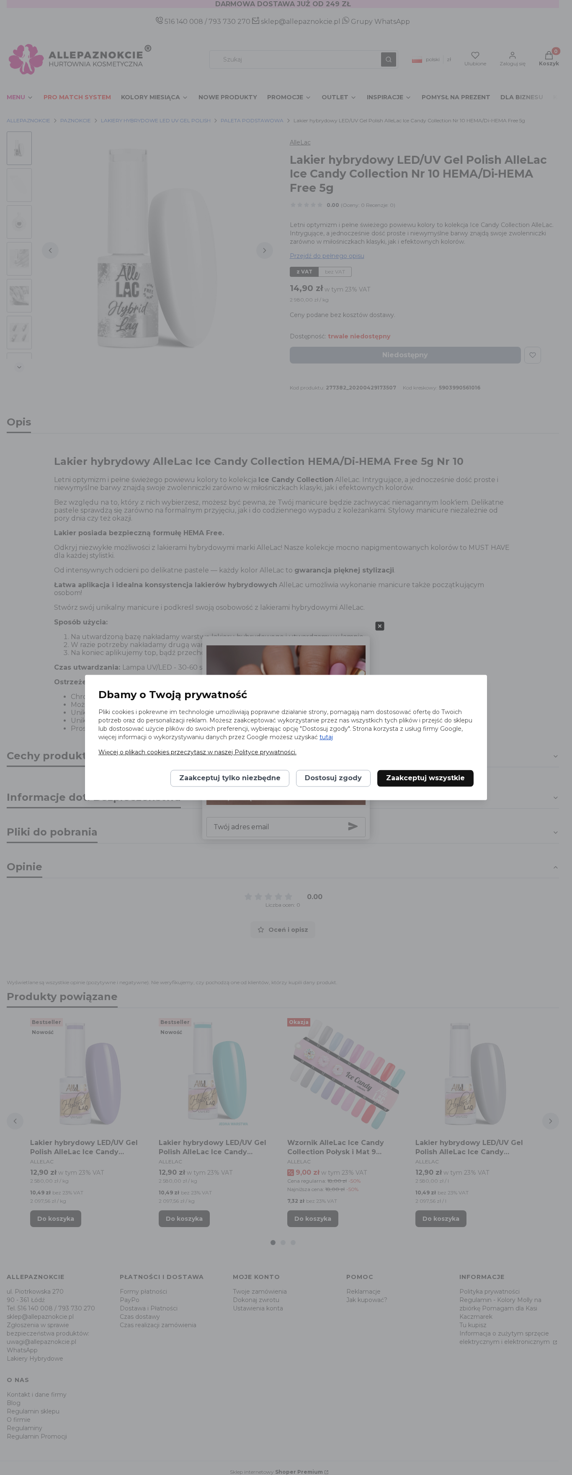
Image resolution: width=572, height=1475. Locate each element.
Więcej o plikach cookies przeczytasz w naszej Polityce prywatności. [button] (197, 752)
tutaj (326, 737)
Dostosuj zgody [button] (333, 778)
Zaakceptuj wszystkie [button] (425, 778)
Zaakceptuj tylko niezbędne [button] (230, 778)
